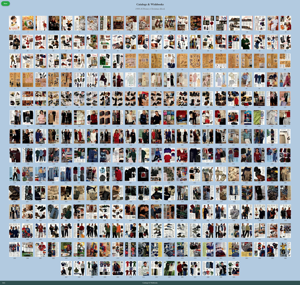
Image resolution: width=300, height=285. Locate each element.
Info (3, 283)
